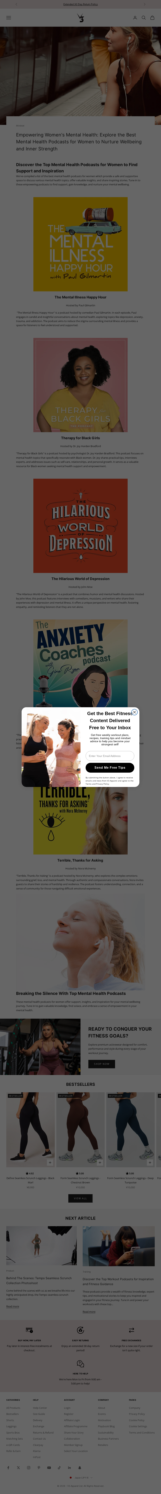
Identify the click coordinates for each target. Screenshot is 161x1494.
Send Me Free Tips (109, 767)
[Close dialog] (134, 712)
